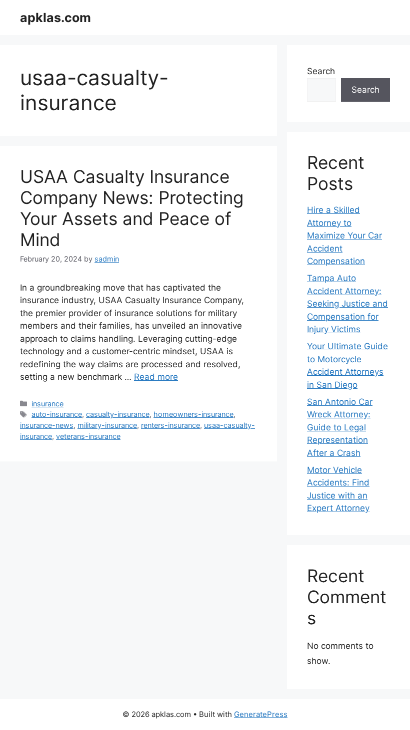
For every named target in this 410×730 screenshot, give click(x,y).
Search (321, 71)
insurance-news (47, 425)
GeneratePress (261, 714)
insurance (48, 403)
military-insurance (107, 425)
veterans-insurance (88, 436)
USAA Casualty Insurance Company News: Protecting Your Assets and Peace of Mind (132, 208)
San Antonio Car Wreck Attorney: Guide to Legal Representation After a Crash (339, 427)
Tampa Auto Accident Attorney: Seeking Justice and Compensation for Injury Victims (347, 303)
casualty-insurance (118, 414)
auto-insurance (57, 414)
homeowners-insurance (194, 414)
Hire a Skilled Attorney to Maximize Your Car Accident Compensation (344, 235)
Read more (156, 377)
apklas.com (55, 17)
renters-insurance (170, 425)
